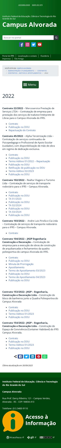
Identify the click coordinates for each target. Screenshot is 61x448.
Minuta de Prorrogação (21, 264)
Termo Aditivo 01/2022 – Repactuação (29, 161)
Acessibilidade (24, 5)
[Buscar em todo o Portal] (56, 37)
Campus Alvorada (24, 68)
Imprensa (6, 58)
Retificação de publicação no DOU (27, 167)
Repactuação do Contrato (22, 130)
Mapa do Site (37, 5)
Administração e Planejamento (21, 71)
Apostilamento (16, 267)
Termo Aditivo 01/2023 (21, 313)
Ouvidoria (45, 56)
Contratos (42, 71)
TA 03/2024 (15, 211)
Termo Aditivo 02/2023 (21, 171)
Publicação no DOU (19, 127)
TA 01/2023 (15, 198)
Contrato (13, 123)
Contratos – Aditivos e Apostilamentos (24, 73)
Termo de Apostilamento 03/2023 (27, 270)
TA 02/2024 (15, 205)
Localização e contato (27, 56)
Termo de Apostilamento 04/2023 (27, 277)
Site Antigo (19, 58)
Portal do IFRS (8, 56)
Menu (32, 84)
